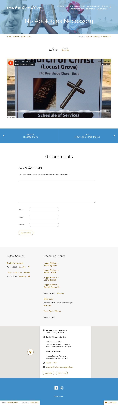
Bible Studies (80, 6)
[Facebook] (56, 388)
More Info (48, 373)
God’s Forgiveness (15, 263)
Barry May (65, 50)
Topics (88, 36)
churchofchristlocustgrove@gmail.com (59, 367)
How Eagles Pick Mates (87, 136)
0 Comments (111, 402)
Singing (105, 6)
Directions (62, 373)
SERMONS (69, 6)
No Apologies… (26, 36)
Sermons (16, 36)
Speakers (97, 36)
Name (21, 209)
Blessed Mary (30, 136)
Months (106, 36)
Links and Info (102, 9)
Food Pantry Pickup (52, 311)
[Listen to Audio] (29, 266)
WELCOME (60, 6)
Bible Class (48, 299)
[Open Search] (110, 7)
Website (21, 225)
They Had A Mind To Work (18, 272)
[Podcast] (61, 388)
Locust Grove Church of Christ (24, 7)
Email (21, 217)
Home (9, 36)
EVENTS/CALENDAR (77, 9)
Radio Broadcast (93, 6)
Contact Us (90, 9)
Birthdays (60, 293)
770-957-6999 (51, 363)
